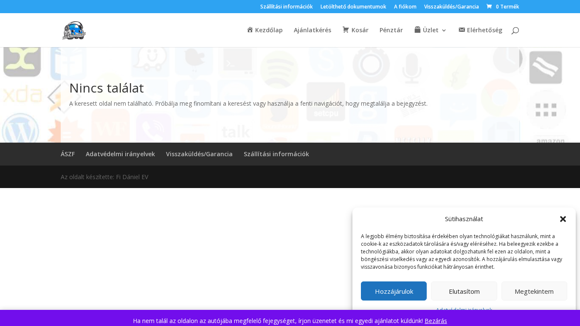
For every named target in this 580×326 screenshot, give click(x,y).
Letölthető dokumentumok (353, 7)
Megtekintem (534, 291)
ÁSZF (68, 154)
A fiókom (405, 7)
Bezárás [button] (436, 321)
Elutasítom (464, 291)
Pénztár (391, 30)
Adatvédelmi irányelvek (120, 154)
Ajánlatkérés (312, 30)
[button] (563, 219)
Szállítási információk (286, 7)
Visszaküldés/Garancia (451, 7)
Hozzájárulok (394, 291)
